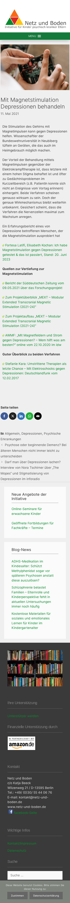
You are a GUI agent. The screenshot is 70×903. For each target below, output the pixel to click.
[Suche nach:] (35, 875)
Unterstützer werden (23, 716)
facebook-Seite (25, 813)
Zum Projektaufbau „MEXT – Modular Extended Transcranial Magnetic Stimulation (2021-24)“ (31, 321)
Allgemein (12, 433)
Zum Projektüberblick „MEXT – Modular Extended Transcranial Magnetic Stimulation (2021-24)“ (33, 302)
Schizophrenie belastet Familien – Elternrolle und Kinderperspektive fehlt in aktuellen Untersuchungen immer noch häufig (31, 597)
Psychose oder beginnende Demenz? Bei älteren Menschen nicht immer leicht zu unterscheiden (33, 450)
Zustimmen (17, 895)
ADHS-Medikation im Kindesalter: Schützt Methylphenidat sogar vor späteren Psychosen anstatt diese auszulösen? (33, 571)
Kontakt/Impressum (21, 843)
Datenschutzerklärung (46, 895)
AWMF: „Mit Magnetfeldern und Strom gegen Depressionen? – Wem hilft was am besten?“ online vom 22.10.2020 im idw (33, 340)
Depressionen (31, 433)
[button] (32, 36)
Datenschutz (16, 850)
